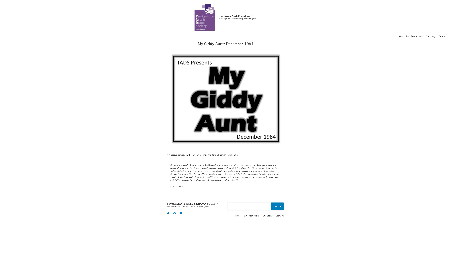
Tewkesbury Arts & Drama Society (235, 16)
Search (277, 206)
